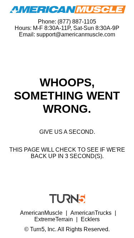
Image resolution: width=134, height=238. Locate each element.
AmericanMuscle (41, 213)
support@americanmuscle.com (75, 34)
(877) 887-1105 (77, 22)
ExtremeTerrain (53, 219)
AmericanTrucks (90, 213)
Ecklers (90, 219)
